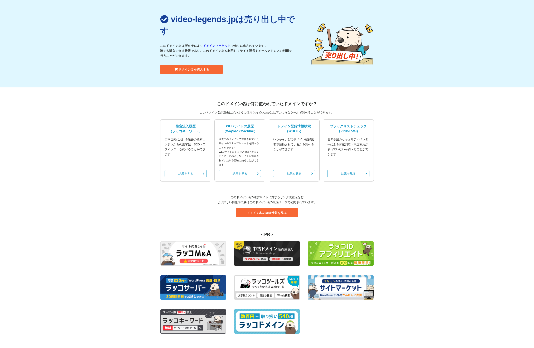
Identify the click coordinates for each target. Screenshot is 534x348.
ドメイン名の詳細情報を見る (267, 212)
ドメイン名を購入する (194, 69)
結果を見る (185, 173)
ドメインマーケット (217, 45)
